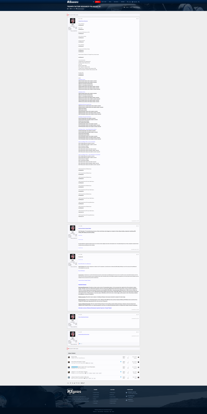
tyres (94, 378)
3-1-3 (87, 373)
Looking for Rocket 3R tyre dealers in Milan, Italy (80, 377)
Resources (116, 1)
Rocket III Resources (83, 363)
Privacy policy (106, 411)
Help (110, 411)
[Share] (137, 19)
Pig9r (69, 8)
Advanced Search (113, 401)
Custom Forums (96, 394)
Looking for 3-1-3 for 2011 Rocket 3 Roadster (79, 371)
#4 (138, 314)
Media (110, 1)
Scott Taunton (73, 363)
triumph (82, 8)
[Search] (139, 2)
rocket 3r (90, 378)
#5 (138, 332)
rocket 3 (100, 373)
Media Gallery (112, 392)
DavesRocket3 (73, 368)
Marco (136, 378)
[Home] (124, 7)
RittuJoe (72, 378)
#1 (138, 18)
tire (92, 378)
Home (93, 2)
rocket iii (79, 8)
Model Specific (96, 396)
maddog (90, 373)
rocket (89, 363)
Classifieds (95, 403)
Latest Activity (112, 396)
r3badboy (135, 358)
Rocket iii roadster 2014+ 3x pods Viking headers (86, 366)
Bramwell (135, 368)
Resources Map (74, 356)
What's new (103, 1)
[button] (100, 2)
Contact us (95, 411)
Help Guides (131, 397)
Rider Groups (96, 401)
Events (95, 398)
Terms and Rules (100, 411)
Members (123, 1)
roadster (94, 373)
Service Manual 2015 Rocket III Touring (78, 361)
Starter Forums (96, 392)
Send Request (131, 401)
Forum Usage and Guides (133, 393)
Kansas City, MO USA (74, 30)
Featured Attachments (114, 398)
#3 (138, 254)
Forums (97, 1)
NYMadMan (73, 373)
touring (92, 363)
